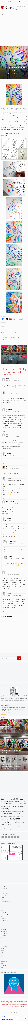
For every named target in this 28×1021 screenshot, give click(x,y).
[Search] (19, 658)
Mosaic (2, 927)
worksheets (18, 827)
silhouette (22, 822)
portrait (17, 816)
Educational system (5, 912)
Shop (11, 1)
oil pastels (14, 813)
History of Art (4, 922)
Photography (4, 946)
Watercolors (4, 965)
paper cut (4, 816)
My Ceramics (4, 929)
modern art (16, 333)
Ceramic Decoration (5, 901)
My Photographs (4, 933)
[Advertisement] (14, 31)
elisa (7, 378)
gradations (14, 806)
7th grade (12, 799)
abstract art (4, 801)
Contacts (16, 1)
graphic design (20, 806)
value (18, 825)
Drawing (18, 74)
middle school (18, 811)
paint (18, 813)
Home (3, 1)
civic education (4, 903)
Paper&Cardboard (5, 939)
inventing (21, 809)
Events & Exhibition (5, 914)
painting (21, 813)
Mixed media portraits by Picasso (12, 337)
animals (9, 801)
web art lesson (12, 827)
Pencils (2, 944)
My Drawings (4, 931)
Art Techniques (4, 893)
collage (2, 803)
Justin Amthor (10, 501)
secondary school (9, 822)
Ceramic (3, 899)
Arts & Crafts (4, 895)
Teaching (3, 956)
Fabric (2, 916)
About (7, 1)
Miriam (9, 518)
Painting (3, 937)
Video (2, 963)
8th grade (19, 799)
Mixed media (3, 925)
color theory (7, 803)
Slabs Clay (3, 954)
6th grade (4, 799)
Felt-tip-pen (3, 918)
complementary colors (15, 803)
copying (5, 806)
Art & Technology (5, 891)
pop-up (2, 948)
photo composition (11, 816)
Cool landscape (7, 339)
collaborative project (20, 801)
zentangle (9, 829)
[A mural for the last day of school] (14, 754)
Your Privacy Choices (11, 1016)
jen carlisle (9, 409)
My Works (3, 935)
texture (14, 825)
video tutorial (22, 825)
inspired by (10, 333)
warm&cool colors (5, 827)
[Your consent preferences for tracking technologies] (25, 1018)
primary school (14, 819)
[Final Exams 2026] (14, 732)
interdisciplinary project (13, 808)
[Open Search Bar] (27, 14)
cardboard (3, 897)
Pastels (2, 942)
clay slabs (12, 801)
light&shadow (11, 811)
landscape (4, 811)
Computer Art (4, 908)
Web (2, 967)
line (15, 811)
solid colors (4, 825)
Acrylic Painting (4, 888)
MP (7, 434)
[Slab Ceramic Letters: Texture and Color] (14, 770)
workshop (3, 829)
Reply (3, 390)
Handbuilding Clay (5, 920)
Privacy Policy (10, 1012)
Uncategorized (4, 961)
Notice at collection (7, 1019)
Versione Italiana (22, 1)
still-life (9, 825)
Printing (2, 950)
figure (5, 333)
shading (19, 822)
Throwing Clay (4, 959)
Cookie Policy (17, 1012)
